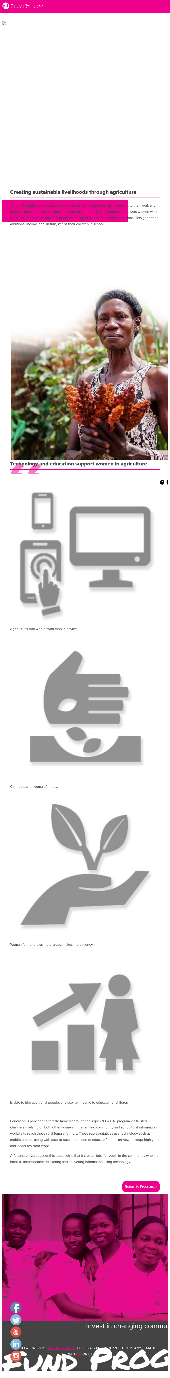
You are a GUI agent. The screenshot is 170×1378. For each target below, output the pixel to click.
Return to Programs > (141, 1186)
